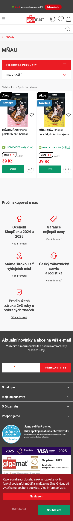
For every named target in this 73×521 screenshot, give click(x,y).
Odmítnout (19, 509)
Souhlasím (54, 510)
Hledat (68, 29)
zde (62, 488)
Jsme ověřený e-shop (37, 426)
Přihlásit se (55, 367)
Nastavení (36, 496)
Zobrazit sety (53, 7)
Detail (13, 169)
